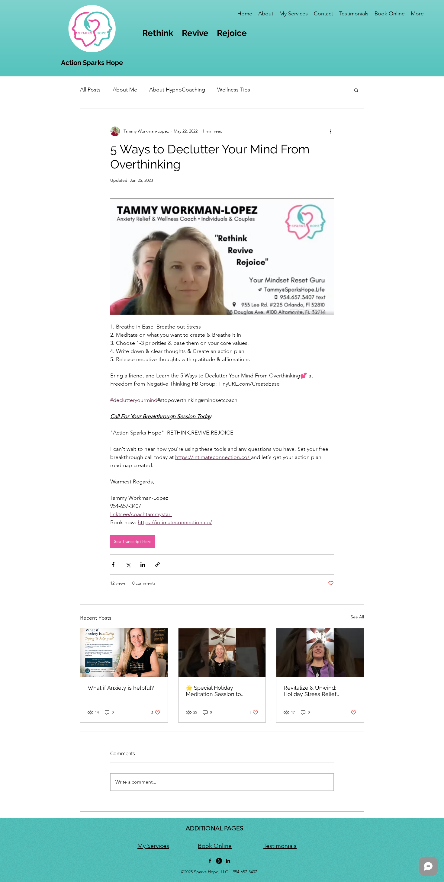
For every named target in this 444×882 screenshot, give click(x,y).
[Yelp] (219, 861)
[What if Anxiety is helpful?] (124, 652)
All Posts (90, 89)
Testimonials (280, 845)
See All (357, 617)
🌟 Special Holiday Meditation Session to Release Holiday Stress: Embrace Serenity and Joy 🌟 (219, 691)
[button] (356, 90)
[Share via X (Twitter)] (128, 564)
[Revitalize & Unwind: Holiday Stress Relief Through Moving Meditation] (320, 652)
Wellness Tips (233, 89)
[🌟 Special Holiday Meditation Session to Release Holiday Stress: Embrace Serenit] (222, 652)
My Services (153, 845)
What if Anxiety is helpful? (121, 688)
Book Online (215, 845)
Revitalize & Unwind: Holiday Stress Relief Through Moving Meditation (319, 691)
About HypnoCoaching (177, 89)
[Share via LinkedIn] (143, 564)
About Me (125, 89)
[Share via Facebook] (113, 564)
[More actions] (330, 131)
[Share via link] (157, 564)
